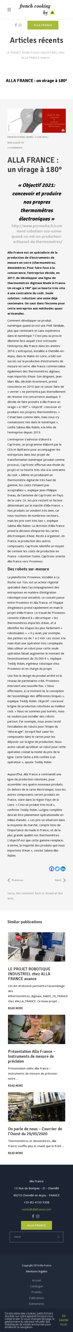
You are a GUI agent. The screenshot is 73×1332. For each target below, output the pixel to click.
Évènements (36, 1304)
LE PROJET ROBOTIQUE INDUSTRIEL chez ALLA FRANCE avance (29, 973)
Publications (36, 1298)
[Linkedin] (63, 868)
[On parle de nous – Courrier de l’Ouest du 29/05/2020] (36, 1106)
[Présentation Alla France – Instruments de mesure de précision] (36, 1029)
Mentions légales (36, 1271)
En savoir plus (63, 1320)
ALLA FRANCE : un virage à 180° (34, 164)
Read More (15, 1008)
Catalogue (36, 1286)
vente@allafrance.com (36, 1209)
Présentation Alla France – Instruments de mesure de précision (31, 1056)
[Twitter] (57, 868)
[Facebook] (51, 868)
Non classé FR (15, 142)
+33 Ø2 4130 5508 (36, 1202)
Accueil (36, 1280)
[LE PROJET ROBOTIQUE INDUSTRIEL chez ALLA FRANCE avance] (36, 947)
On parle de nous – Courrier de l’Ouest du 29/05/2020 (35, 1131)
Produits (36, 1292)
